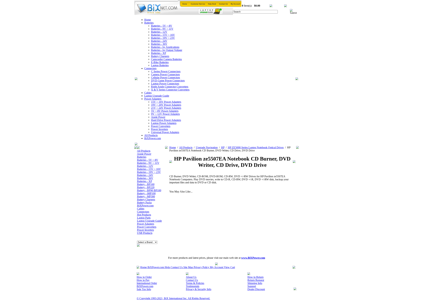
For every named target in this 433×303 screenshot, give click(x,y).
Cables (148, 92)
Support (251, 286)
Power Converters (160, 126)
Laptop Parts (144, 217)
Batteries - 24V (159, 41)
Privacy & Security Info (198, 289)
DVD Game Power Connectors (168, 80)
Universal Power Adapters (165, 132)
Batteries (149, 22)
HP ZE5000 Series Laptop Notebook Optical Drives (256, 147)
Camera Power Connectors (165, 74)
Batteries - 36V (159, 44)
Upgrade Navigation (207, 147)
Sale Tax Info (144, 289)
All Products (151, 135)
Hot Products (144, 214)
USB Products (144, 233)
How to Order (144, 277)
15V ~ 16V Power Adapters (166, 101)
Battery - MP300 (146, 196)
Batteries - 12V (159, 31)
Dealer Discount (256, 289)
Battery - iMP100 (146, 193)
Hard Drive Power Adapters (166, 120)
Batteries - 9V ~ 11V (162, 28)
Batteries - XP (158, 53)
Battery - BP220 (145, 187)
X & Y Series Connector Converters (170, 89)
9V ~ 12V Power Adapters (165, 114)
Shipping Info (254, 283)
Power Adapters (152, 98)
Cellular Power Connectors (165, 77)
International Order (147, 283)
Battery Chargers (160, 56)
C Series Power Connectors (165, 71)
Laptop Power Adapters (163, 123)
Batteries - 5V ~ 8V (161, 25)
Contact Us (177, 267)
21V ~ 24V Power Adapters (166, 107)
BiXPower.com (152, 138)
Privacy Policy (201, 267)
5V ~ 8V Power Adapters (164, 111)
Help (167, 267)
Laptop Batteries (160, 65)
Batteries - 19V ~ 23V (163, 38)
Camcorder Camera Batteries (166, 59)
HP (222, 147)
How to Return (255, 277)
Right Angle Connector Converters (169, 86)
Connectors (150, 68)
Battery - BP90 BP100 (149, 190)
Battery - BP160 (145, 184)
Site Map (188, 267)
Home (147, 19)
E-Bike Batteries (160, 62)
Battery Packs (144, 202)
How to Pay (143, 280)
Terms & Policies (195, 283)
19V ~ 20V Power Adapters (166, 104)
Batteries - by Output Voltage (166, 50)
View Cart (229, 267)
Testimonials (192, 286)
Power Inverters (159, 129)
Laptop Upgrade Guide (156, 95)
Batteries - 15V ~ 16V (163, 34)
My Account (216, 267)
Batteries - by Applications (165, 47)
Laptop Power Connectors (165, 83)
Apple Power (158, 117)
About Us (191, 277)
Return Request (255, 280)
